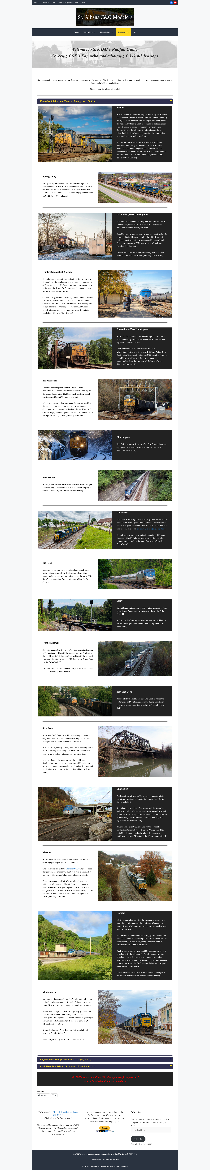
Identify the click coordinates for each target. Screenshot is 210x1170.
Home (76, 32)
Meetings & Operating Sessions (68, 2)
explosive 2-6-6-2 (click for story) (151, 528)
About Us (36, 2)
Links (53, 2)
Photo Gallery (105, 32)
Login (83, 2)
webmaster (101, 1159)
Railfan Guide (123, 32)
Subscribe (138, 1139)
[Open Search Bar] (134, 32)
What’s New (88, 32)
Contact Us (45, 2)
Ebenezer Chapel (73, 868)
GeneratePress (122, 1166)
